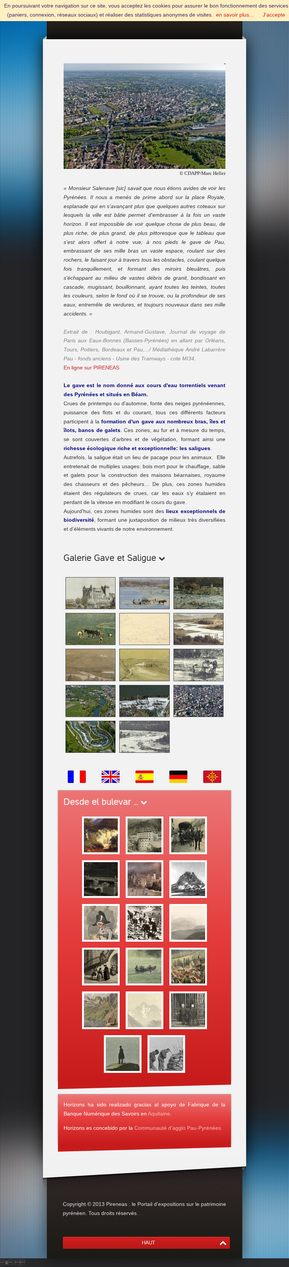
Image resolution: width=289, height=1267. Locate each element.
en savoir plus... (235, 15)
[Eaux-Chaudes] (144, 835)
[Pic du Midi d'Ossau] (188, 879)
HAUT (148, 1243)
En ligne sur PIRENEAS (91, 368)
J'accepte (274, 15)
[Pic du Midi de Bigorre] (144, 1010)
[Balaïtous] (166, 1054)
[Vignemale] (122, 1054)
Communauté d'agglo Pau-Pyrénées (177, 1128)
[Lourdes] (188, 1010)
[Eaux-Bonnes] (101, 835)
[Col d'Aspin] (188, 922)
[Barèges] (101, 922)
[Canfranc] (101, 879)
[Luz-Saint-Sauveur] (188, 966)
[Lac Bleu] (101, 1010)
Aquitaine (159, 1114)
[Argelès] (144, 879)
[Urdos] (188, 835)
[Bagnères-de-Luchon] (144, 966)
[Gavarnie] (144, 922)
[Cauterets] (101, 966)
